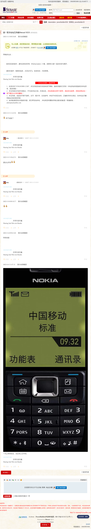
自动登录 (79, 10)
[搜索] (41, 22)
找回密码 (87, 10)
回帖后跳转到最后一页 (22, 496)
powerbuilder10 (79, 22)
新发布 (61, 18)
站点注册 (87, 13)
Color (7, 480)
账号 (50, 10)
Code (18, 480)
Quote (15, 480)
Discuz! (47, 519)
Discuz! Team (50, 522)
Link (13, 480)
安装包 (71, 22)
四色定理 (21, 18)
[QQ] (22, 517)
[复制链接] (33, 32)
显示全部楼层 (22, 36)
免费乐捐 (40, 18)
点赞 (14, 152)
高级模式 (83, 480)
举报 (85, 108)
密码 (50, 13)
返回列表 (86, 27)
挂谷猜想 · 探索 (83, 516)
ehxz (7, 138)
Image (10, 480)
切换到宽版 (90, 2)
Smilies (21, 480)
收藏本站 (11, 1)
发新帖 (44, 525)
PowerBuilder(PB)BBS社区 (45, 517)
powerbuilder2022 (62, 22)
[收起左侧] (0, 32)
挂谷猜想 (30, 18)
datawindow (52, 22)
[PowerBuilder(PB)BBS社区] (10, 10)
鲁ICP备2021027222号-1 (63, 517)
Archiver (31, 517)
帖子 (34, 22)
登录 (17, 47)
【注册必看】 (51, 18)
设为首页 (3, 1)
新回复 (70, 18)
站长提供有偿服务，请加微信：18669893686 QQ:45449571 (68, 1)
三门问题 (11, 18)
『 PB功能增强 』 (82, 18)
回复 (7, 108)
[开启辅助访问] (47, 2)
